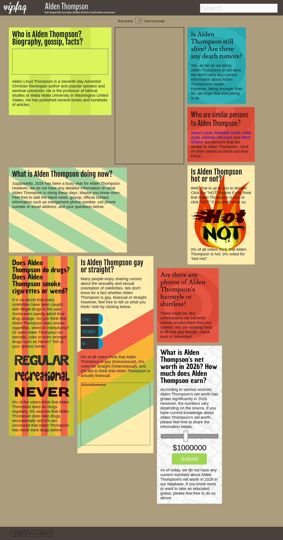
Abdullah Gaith (227, 133)
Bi (83, 343)
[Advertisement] (149, 95)
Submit (189, 459)
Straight (88, 331)
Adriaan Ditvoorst (217, 137)
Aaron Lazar (201, 133)
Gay (85, 319)
